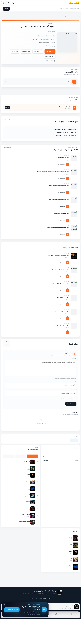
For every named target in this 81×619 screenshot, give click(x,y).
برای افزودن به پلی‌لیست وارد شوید (47, 61)
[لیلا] (74, 158)
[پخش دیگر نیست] (67, 318)
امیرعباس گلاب (66, 313)
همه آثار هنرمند (8, 147)
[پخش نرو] (67, 304)
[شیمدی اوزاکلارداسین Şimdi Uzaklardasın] (74, 256)
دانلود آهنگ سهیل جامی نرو (63, 297)
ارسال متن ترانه (15, 51)
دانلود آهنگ (36, 51)
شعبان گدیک (67, 257)
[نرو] (74, 298)
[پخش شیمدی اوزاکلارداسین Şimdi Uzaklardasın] (67, 262)
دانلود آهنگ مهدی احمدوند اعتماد (61, 213)
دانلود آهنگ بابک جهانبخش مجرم (62, 325)
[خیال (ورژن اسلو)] (74, 186)
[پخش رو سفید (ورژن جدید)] (67, 290)
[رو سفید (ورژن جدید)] (74, 284)
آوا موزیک (78, 17)
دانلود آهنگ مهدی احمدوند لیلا (62, 157)
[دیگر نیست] (74, 312)
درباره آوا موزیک (33, 598)
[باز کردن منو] (3, 3)
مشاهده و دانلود (62, 164)
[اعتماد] (74, 214)
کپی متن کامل (7, 120)
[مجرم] (74, 326)
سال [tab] (8, 456)
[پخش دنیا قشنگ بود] (67, 234)
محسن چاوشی (66, 174)
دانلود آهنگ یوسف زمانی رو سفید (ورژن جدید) (59, 283)
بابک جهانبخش (66, 327)
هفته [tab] (33, 456)
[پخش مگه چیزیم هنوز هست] (67, 276)
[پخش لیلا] (67, 164)
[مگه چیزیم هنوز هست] (74, 270)
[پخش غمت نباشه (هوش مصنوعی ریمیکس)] (67, 178)
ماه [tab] (20, 456)
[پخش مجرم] (67, 332)
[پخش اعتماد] (67, 220)
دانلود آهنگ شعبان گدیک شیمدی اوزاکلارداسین (59, 255)
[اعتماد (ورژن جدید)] (74, 200)
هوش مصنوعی (42, 598)
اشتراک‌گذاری (48, 56)
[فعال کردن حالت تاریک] (13, 3)
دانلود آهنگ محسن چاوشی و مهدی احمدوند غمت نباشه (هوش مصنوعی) (53, 171)
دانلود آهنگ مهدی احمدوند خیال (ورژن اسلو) (59, 185)
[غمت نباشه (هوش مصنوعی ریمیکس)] (74, 172)
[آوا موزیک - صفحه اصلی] (74, 3)
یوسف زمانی (67, 285)
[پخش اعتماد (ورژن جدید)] (67, 206)
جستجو (6, 8)
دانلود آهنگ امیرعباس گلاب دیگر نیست (60, 311)
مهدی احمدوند (73, 17)
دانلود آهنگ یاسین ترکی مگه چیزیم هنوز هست (59, 269)
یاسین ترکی (67, 271)
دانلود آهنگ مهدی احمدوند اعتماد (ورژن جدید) (59, 199)
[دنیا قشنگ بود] (74, 228)
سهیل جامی (67, 299)
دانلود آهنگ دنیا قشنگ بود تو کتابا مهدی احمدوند (58, 227)
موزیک (49, 598)
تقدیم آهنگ (24, 51)
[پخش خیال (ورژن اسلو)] (67, 192)
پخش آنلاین (48, 51)
